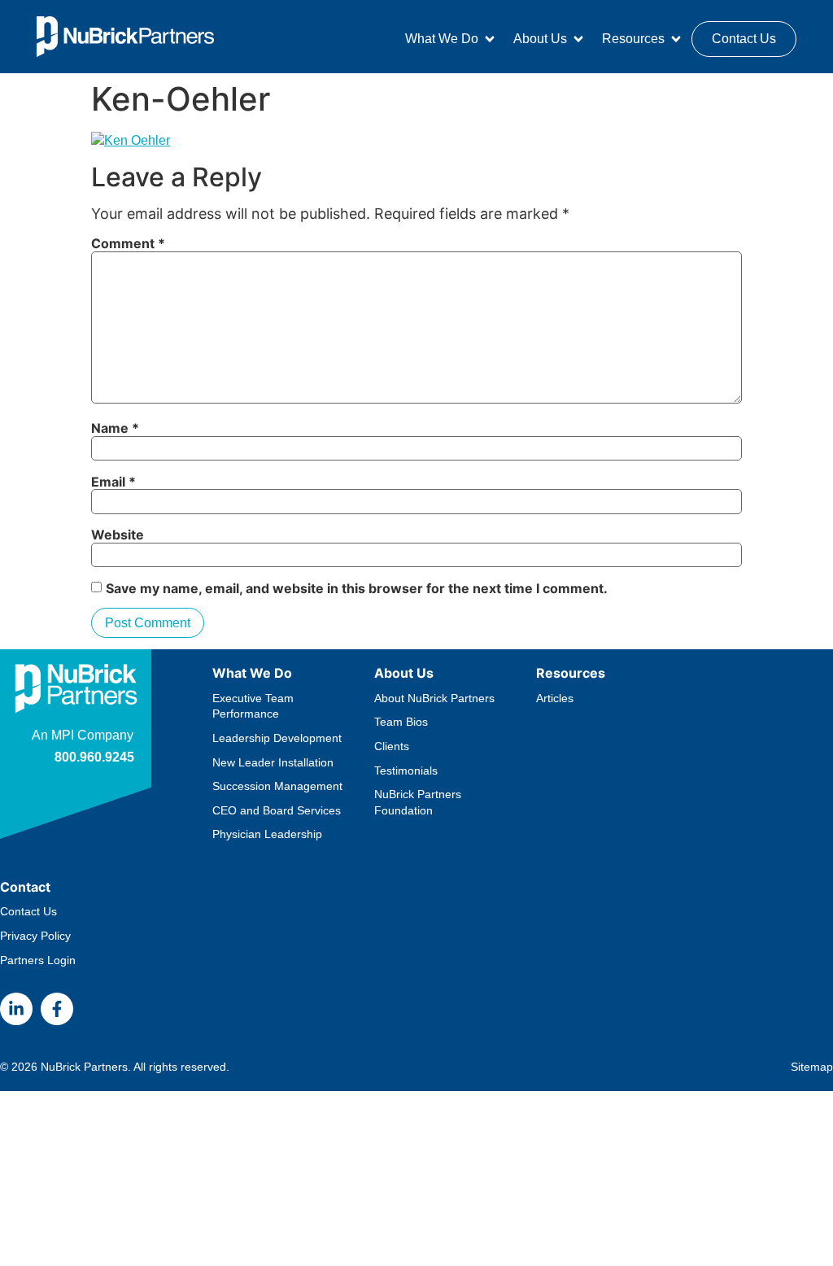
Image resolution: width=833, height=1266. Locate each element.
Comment (128, 243)
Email (113, 481)
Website (117, 534)
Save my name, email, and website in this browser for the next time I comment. (357, 588)
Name (115, 428)
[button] (451, 39)
